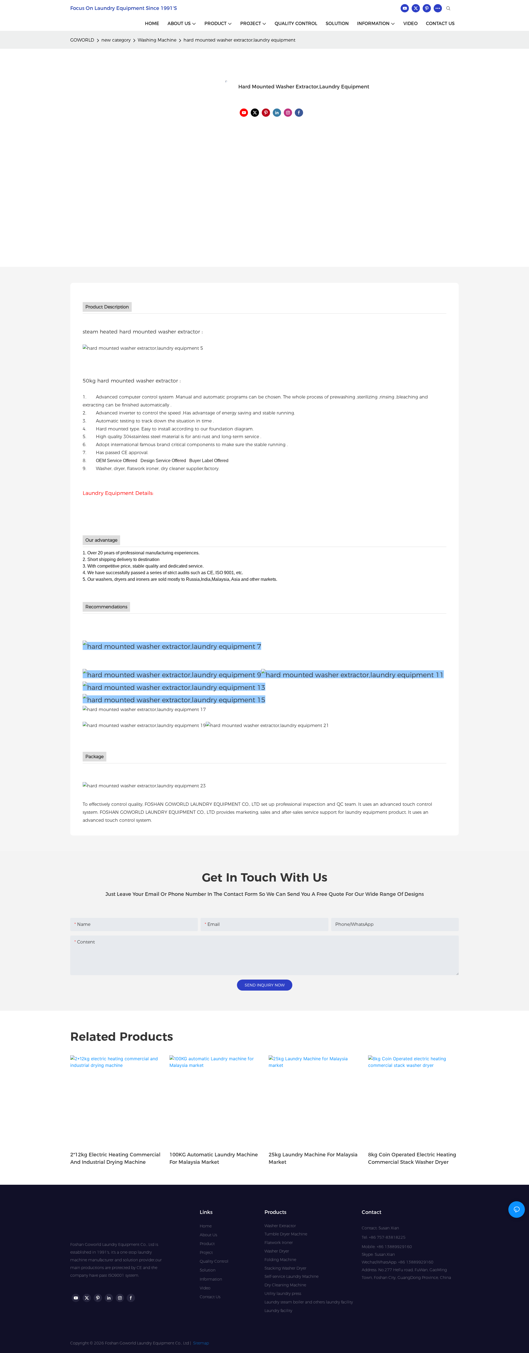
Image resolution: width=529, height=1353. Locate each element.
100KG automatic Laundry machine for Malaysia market (213, 1158)
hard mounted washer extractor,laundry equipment (239, 40)
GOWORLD (82, 40)
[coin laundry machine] (144, 725)
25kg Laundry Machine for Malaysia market (313, 1158)
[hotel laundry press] (174, 699)
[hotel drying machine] (352, 674)
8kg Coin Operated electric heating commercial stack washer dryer (412, 1158)
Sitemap (201, 1343)
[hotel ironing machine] (174, 687)
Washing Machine (157, 40)
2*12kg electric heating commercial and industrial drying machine (115, 1158)
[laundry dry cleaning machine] (267, 725)
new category (116, 40)
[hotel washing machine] (172, 674)
